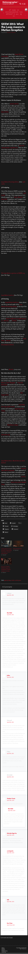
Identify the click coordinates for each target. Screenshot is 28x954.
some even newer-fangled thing (13, 483)
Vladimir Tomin (11, 798)
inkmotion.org (5, 435)
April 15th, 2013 (10, 901)
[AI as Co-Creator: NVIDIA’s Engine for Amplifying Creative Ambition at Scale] (6, 561)
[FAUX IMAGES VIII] (18, 544)
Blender (20, 197)
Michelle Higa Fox (12, 833)
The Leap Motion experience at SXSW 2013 (13, 273)
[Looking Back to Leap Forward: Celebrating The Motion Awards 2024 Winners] (6, 544)
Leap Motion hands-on (7, 295)
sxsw (20, 580)
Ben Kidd (9, 613)
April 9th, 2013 (10, 595)
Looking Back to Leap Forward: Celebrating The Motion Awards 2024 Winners (6, 551)
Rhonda (11, 369)
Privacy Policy (5, 950)
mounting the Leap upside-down (13, 406)
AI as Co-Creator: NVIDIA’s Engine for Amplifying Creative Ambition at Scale (6, 569)
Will (8, 900)
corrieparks (10, 851)
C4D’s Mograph (10, 383)
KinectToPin (5, 112)
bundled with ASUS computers (13, 469)
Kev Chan (9, 923)
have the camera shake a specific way (12, 147)
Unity (15, 197)
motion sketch (14, 104)
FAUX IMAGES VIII (17, 548)
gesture (6, 580)
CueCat (23, 476)
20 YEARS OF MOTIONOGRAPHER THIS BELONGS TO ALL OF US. (13, 13)
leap (9, 580)
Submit (3, 948)
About (3, 947)
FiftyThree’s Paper (12, 425)
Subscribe (4, 951)
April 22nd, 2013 (11, 925)
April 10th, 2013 (10, 800)
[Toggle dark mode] (22, 3)
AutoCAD (4, 199)
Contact (3, 949)
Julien (8, 675)
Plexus (3, 383)
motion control (14, 580)
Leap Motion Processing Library (10, 182)
